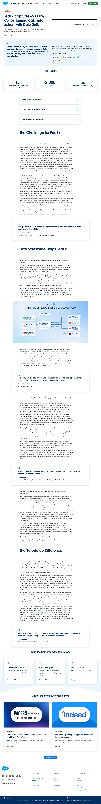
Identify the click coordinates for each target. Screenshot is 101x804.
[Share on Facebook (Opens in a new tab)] (91, 24)
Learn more (10, 746)
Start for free (10, 680)
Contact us (42, 680)
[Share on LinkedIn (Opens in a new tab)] (83, 24)
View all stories (50, 757)
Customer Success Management (40, 612)
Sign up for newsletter (77, 680)
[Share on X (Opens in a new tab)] (87, 24)
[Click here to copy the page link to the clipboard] (95, 24)
